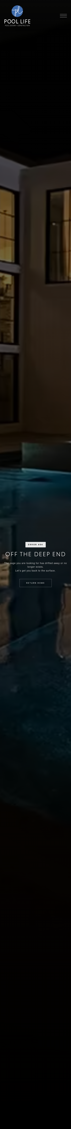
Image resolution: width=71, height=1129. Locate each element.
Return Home (35, 583)
